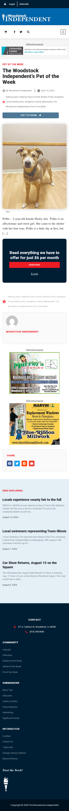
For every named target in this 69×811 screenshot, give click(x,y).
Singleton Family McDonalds (39, 102)
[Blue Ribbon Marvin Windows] (34, 444)
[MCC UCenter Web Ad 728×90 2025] (34, 54)
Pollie (51, 97)
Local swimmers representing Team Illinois (34, 531)
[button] (53, 32)
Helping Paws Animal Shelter (33, 97)
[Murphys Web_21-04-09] (34, 393)
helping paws (12, 97)
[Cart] (5, 31)
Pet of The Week (13, 64)
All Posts (10, 338)
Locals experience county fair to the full (32, 500)
